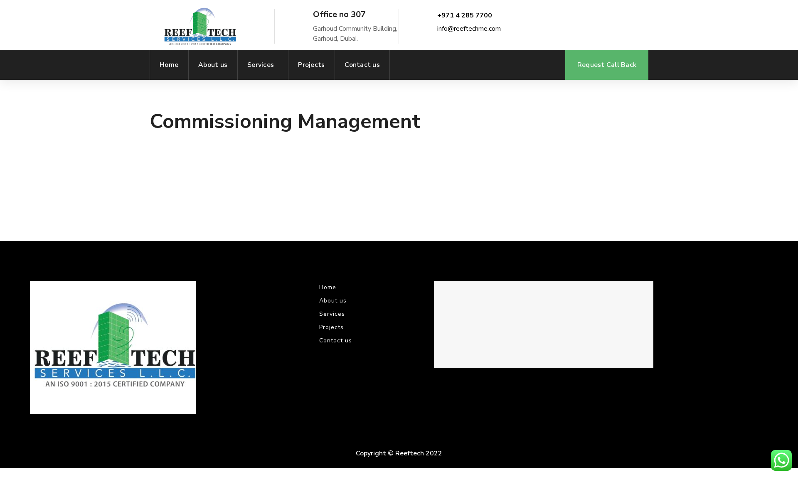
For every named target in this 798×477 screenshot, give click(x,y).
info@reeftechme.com (469, 28)
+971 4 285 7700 (464, 15)
